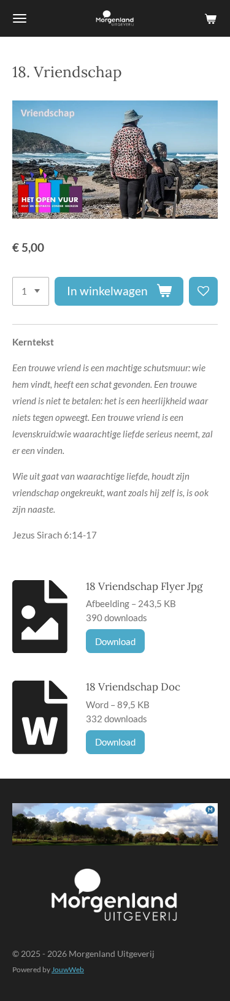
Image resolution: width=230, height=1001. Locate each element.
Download (115, 641)
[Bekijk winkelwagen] (210, 18)
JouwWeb (68, 969)
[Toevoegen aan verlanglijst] (203, 291)
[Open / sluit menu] (19, 18)
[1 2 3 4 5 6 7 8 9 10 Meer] (30, 291)
